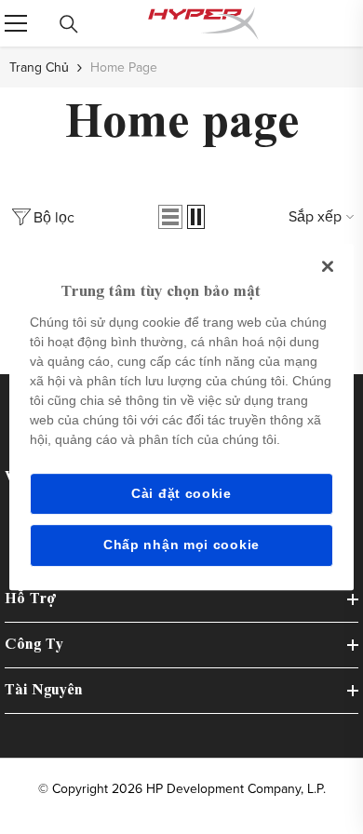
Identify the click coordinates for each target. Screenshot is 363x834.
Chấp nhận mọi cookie (181, 544)
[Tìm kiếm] (69, 24)
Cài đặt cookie (181, 493)
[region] (182, 417)
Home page (123, 67)
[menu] (16, 23)
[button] (170, 217)
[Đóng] (327, 266)
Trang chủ (39, 67)
